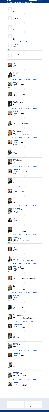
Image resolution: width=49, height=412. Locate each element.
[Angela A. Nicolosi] (10, 210)
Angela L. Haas (15, 159)
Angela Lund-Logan (16, 130)
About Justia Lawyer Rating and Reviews (30, 406)
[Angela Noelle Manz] (10, 171)
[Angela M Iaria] (10, 229)
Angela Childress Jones (17, 198)
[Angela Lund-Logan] (10, 132)
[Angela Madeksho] (10, 258)
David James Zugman (17, 25)
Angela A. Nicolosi (16, 208)
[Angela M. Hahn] (10, 239)
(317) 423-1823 (15, 142)
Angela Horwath (16, 111)
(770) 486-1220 (15, 336)
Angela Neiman (16, 343)
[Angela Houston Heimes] (10, 268)
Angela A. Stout (16, 92)
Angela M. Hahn (16, 237)
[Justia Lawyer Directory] (9, 0)
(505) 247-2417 (15, 297)
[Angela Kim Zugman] (10, 9)
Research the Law (16, 2)
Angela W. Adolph (16, 178)
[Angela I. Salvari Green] (10, 65)
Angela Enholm (16, 372)
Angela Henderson (16, 285)
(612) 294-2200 (15, 307)
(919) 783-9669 (15, 161)
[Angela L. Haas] (10, 161)
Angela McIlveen (16, 101)
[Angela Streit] (10, 307)
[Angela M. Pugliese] (10, 364)
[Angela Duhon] (10, 191)
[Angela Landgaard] (10, 335)
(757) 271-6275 (15, 171)
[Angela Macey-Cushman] (10, 123)
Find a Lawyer (8, 2)
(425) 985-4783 (15, 84)
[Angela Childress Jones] (10, 200)
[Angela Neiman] (10, 345)
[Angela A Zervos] (10, 151)
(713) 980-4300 (15, 94)
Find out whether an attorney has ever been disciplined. (14, 403)
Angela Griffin (15, 82)
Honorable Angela (16, 54)
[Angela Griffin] (10, 84)
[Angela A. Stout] (10, 94)
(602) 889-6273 (15, 374)
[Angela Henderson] (10, 287)
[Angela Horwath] (10, 113)
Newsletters (26, 2)
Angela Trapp (15, 140)
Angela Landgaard (16, 333)
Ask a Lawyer (11, 2)
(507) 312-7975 (15, 355)
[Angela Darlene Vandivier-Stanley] (10, 220)
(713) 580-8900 (15, 239)
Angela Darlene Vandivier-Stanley (19, 218)
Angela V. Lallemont (16, 353)
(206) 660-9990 (15, 113)
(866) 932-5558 (15, 210)
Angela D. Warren (16, 72)
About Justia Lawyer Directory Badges (30, 403)
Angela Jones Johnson (17, 247)
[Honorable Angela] (10, 56)
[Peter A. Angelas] (10, 36)
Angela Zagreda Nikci (17, 314)
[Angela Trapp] (10, 142)
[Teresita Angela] (10, 18)
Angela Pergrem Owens (17, 324)
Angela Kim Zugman (17, 7)
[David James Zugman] (10, 27)
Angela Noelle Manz (16, 169)
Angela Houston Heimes (17, 266)
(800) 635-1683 (15, 220)
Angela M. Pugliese (16, 362)
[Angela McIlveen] (10, 103)
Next (24, 395)
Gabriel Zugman (16, 44)
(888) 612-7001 (15, 249)
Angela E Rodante (16, 276)
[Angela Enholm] (10, 374)
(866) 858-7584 (15, 65)
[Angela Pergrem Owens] (10, 326)
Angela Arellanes (16, 295)
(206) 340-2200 (15, 123)
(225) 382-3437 (15, 181)
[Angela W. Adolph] (10, 180)
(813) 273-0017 (15, 278)
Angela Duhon (15, 189)
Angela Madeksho (16, 256)
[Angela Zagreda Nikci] (10, 316)
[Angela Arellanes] (10, 297)
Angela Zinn (15, 382)
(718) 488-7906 (15, 365)
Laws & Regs (23, 2)
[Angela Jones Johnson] (10, 249)
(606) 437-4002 (15, 326)
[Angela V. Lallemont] (10, 355)
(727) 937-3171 (15, 152)
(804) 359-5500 (15, 345)
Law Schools (19, 2)
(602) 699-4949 (15, 191)
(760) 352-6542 (15, 384)
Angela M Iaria (15, 227)
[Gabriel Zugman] (10, 46)
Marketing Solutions (30, 2)
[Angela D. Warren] (10, 74)
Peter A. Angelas (16, 34)
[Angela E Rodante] (10, 278)
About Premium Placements (29, 405)
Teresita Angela (16, 16)
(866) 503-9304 (15, 268)
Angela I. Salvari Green (17, 63)
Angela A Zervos (16, 149)
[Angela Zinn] (10, 384)
